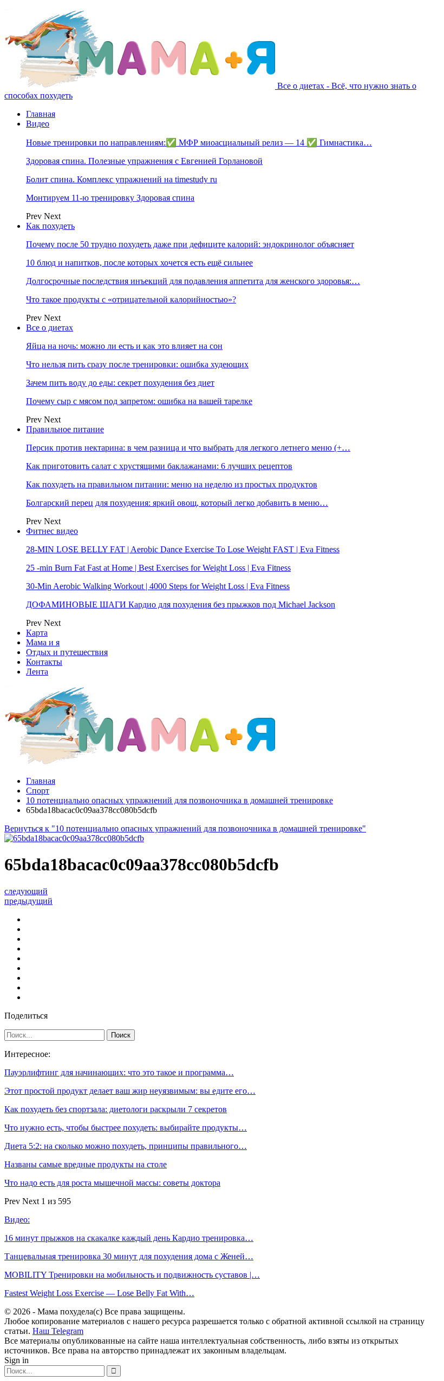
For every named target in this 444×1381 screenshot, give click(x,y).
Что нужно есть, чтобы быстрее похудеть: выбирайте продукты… (125, 1127)
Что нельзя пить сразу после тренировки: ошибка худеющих (137, 364)
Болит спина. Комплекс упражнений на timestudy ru (121, 179)
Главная (40, 113)
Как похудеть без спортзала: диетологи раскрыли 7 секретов (115, 1109)
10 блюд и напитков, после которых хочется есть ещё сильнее (139, 262)
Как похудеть (50, 225)
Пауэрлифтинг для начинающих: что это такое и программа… (119, 1072)
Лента (37, 671)
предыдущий (28, 901)
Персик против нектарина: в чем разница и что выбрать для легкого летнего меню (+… (188, 447)
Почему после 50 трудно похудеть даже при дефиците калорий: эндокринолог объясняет (190, 244)
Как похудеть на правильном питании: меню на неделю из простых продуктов (171, 484)
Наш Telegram (57, 1331)
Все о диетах (49, 327)
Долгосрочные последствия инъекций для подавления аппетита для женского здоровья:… (193, 281)
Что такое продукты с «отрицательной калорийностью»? (131, 299)
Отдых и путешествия (67, 652)
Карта (37, 632)
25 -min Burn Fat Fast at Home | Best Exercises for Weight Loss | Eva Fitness (158, 567)
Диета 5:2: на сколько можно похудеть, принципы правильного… (125, 1146)
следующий (26, 891)
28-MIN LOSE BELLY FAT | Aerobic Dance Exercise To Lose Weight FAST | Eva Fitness (182, 549)
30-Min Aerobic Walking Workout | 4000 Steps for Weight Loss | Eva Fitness (158, 586)
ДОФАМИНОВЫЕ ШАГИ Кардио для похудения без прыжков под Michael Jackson (180, 604)
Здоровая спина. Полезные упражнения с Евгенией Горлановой (144, 161)
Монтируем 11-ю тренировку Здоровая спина (110, 197)
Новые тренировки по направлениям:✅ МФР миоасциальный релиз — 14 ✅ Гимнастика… (199, 142)
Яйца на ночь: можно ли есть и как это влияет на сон (124, 346)
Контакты (44, 661)
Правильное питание (65, 429)
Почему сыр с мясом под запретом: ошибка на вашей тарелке (139, 401)
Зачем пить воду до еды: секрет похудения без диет (120, 382)
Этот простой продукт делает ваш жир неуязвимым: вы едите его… (130, 1090)
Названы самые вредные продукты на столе (85, 1164)
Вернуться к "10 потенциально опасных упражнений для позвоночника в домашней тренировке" (185, 828)
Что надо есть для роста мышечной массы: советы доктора (112, 1182)
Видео (37, 123)
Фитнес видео (52, 531)
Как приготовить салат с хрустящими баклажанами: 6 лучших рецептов (159, 466)
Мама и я (43, 642)
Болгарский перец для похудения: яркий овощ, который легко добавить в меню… (177, 502)
